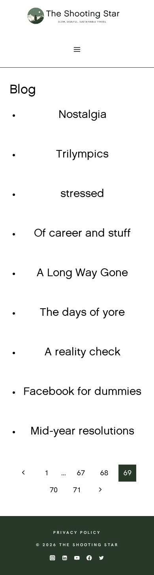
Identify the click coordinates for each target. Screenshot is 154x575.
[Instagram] (52, 557)
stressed (82, 194)
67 (81, 472)
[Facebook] (89, 557)
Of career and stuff (82, 233)
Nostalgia (82, 115)
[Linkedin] (64, 557)
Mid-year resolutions (82, 431)
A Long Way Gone (82, 273)
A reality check (82, 352)
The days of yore (82, 312)
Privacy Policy (77, 532)
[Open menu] (77, 49)
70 (54, 489)
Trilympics (82, 154)
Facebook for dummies (82, 392)
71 (77, 489)
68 (104, 472)
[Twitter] (101, 557)
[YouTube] (77, 557)
